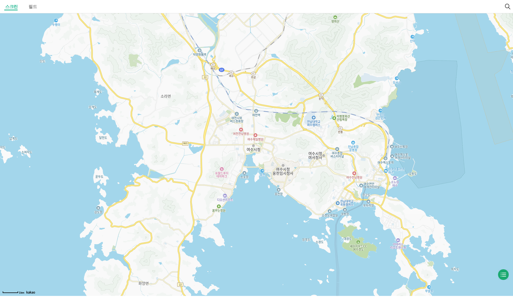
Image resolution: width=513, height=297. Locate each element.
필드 (33, 6)
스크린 (11, 6)
